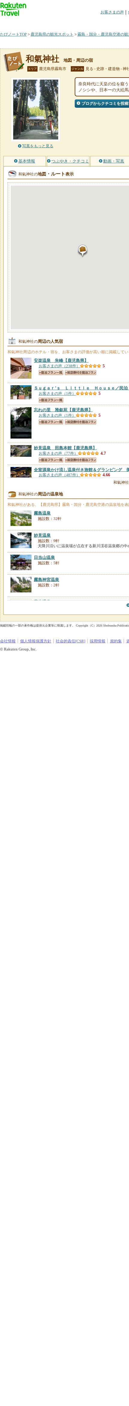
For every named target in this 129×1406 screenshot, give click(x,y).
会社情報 (8, 641)
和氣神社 (42, 58)
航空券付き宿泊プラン (80, 372)
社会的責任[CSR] (70, 641)
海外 (46, 22)
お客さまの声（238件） (59, 366)
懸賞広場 (70, 22)
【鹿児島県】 (61, 360)
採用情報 (97, 641)
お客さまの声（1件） (57, 393)
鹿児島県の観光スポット (52, 34)
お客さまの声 (112, 12)
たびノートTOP (13, 34)
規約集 (116, 641)
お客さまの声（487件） (59, 475)
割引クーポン (95, 22)
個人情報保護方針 (35, 641)
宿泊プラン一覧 (51, 372)
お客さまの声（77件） (58, 453)
